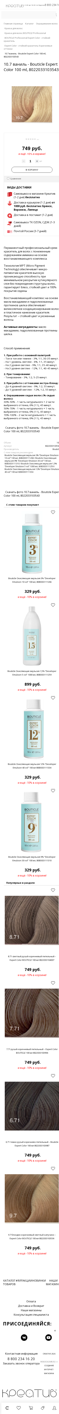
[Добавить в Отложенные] (53, 512)
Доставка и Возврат (31, 1306)
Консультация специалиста (31, 1314)
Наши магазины (31, 1310)
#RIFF (19, 1280)
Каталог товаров (9, 1282)
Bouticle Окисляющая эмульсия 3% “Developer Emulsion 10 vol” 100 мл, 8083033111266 (32, 456)
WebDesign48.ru (48, 1361)
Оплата (31, 1301)
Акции (27, 1280)
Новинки (39, 1280)
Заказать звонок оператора (21, 1363)
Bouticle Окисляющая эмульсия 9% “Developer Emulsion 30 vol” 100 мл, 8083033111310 (30, 461)
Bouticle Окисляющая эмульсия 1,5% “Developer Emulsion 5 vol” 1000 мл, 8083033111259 (31, 465)
